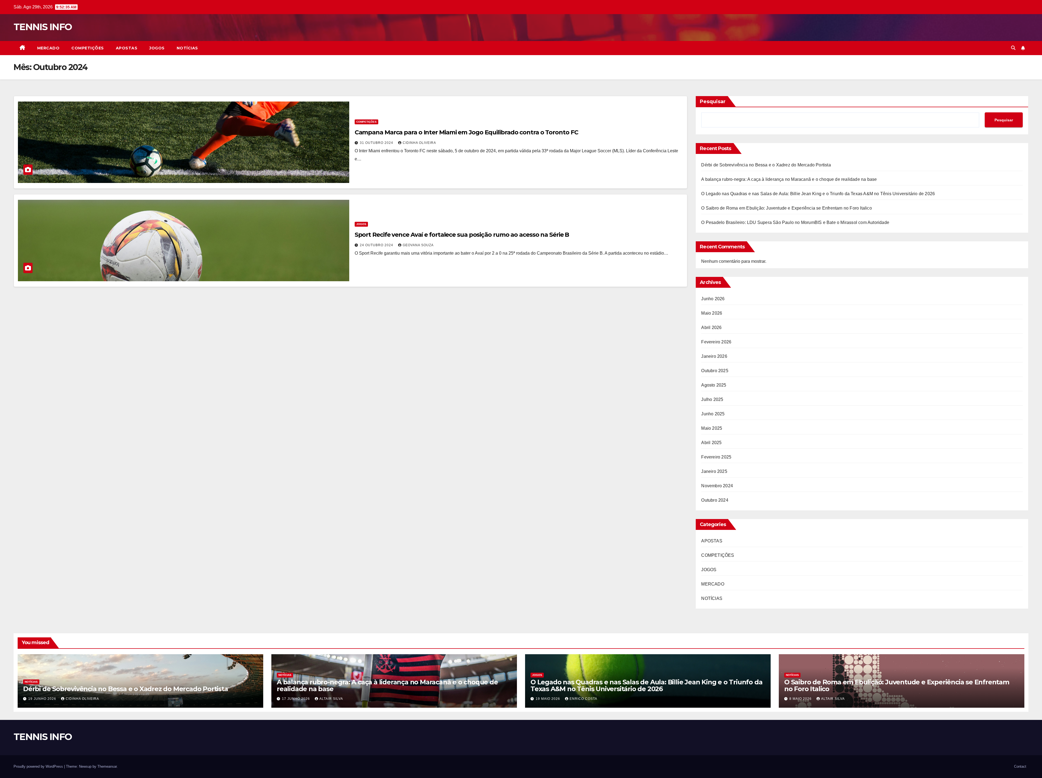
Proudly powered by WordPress (39, 766)
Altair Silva (331, 699)
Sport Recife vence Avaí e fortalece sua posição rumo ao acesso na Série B (462, 234)
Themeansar (107, 766)
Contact (1020, 766)
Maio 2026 (711, 313)
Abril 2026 (711, 327)
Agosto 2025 (713, 385)
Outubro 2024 (714, 500)
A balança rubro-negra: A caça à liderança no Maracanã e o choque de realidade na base (789, 179)
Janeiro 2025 (714, 471)
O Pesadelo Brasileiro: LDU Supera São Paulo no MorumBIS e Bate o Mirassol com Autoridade (795, 222)
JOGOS (157, 48)
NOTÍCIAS (187, 48)
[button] (1013, 48)
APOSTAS (127, 48)
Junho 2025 (713, 414)
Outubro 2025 (714, 370)
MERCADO (48, 48)
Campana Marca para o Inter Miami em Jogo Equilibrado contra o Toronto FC (466, 132)
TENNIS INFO (43, 27)
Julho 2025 (712, 399)
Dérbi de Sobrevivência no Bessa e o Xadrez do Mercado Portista (766, 165)
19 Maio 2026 (548, 699)
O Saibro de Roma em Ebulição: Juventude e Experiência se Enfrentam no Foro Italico (786, 208)
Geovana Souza (418, 245)
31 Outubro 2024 (377, 143)
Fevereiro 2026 (716, 342)
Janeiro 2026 (714, 356)
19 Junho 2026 (42, 699)
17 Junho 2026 (296, 699)
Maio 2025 (711, 428)
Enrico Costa (583, 699)
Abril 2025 (711, 442)
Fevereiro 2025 (716, 457)
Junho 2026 (713, 298)
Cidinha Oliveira (419, 143)
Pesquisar (713, 102)
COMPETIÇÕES (87, 48)
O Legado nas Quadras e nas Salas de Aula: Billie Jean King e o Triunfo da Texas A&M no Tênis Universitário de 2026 (818, 193)
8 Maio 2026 (801, 699)
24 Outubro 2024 (377, 245)
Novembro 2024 (717, 485)
